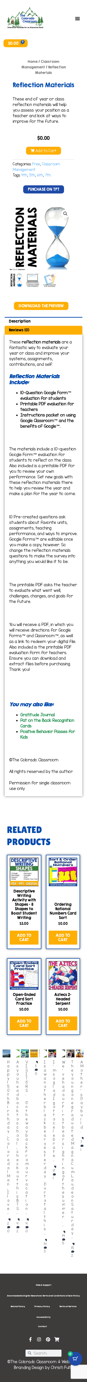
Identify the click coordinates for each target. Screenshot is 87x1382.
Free (36, 164)
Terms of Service (68, 1306)
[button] (77, 18)
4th (24, 175)
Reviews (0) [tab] (19, 330)
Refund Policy (18, 1306)
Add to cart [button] (24, 937)
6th (40, 175)
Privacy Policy (42, 1306)
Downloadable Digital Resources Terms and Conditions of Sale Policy (43, 1295)
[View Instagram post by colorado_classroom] (6, 1051)
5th (32, 175)
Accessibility (43, 1317)
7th (48, 175)
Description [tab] (20, 321)
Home (33, 61)
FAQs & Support (43, 1285)
